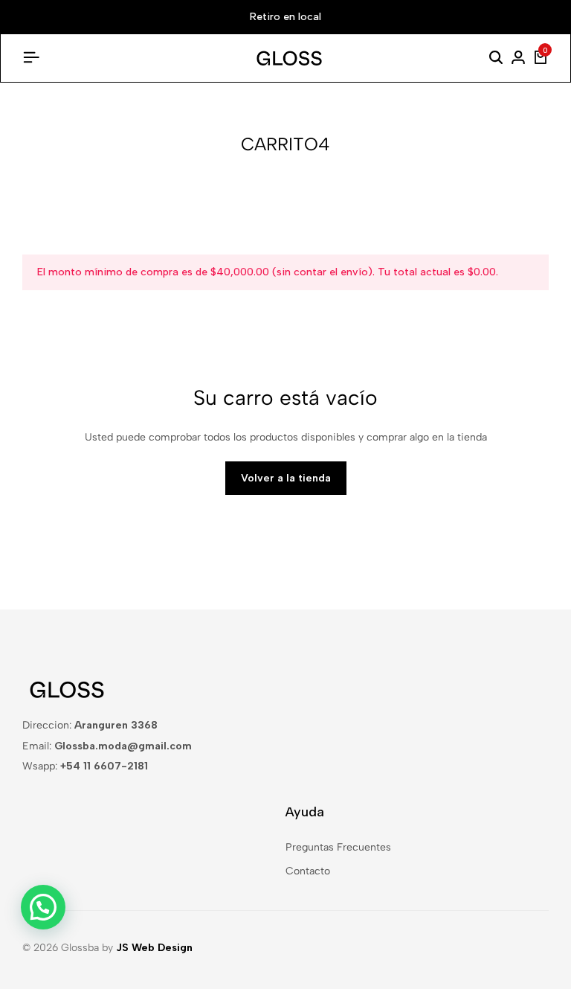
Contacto (308, 871)
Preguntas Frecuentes (338, 847)
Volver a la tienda (286, 478)
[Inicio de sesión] (518, 58)
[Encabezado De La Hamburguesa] (31, 57)
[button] (43, 907)
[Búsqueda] (496, 58)
